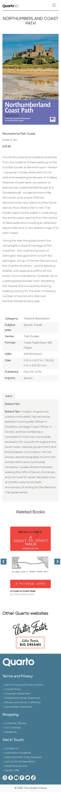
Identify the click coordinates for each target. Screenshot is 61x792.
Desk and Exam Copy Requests (23, 757)
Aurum (28, 378)
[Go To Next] (56, 563)
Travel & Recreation (37, 318)
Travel (38, 325)
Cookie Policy (13, 689)
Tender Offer (12, 770)
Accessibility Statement (18, 707)
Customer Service (15, 723)
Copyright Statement (17, 694)
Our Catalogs (13, 728)
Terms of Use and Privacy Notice (24, 685)
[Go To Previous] (2, 563)
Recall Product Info (16, 766)
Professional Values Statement (22, 698)
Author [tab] (9, 396)
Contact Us (11, 748)
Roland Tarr (12, 404)
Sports (28, 325)
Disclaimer (11, 732)
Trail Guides (31, 336)
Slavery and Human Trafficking (23, 702)
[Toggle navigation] (54, 5)
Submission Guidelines (18, 753)
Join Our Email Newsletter (20, 762)
